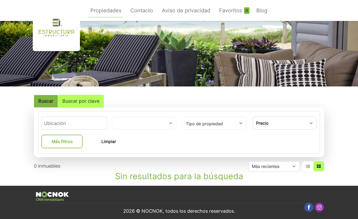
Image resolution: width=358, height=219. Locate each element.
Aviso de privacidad (186, 10)
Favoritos (230, 10)
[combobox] (63, 123)
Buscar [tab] (45, 101)
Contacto (141, 10)
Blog (261, 10)
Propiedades (105, 10)
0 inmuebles (47, 166)
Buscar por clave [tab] (80, 101)
